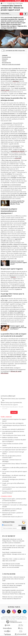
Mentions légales (5, 618)
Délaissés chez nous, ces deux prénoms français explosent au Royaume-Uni (12, 597)
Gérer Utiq (24, 617)
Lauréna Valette (5, 13)
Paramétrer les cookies (16, 617)
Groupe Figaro (12, 618)
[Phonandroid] (20, 634)
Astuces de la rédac (7, 525)
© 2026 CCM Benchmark (21, 618)
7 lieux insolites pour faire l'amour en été (13, 435)
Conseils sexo (11, 3)
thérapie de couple (16, 371)
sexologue (16, 81)
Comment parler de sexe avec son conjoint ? (14, 447)
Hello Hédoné (4, 373)
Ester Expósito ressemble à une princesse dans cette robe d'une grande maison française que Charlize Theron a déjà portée (13, 592)
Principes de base (6, 57)
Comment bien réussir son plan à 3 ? (12, 516)
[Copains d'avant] (7, 631)
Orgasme (4, 60)
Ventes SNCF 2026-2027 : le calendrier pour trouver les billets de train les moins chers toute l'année (13, 547)
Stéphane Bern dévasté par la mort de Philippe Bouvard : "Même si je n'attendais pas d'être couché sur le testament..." (13, 541)
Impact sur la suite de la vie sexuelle (11, 64)
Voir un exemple (22, 525)
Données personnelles (6, 617)
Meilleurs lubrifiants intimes (10, 437)
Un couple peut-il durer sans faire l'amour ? (14, 449)
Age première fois (6, 62)
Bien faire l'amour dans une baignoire (12, 423)
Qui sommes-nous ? (7, 616)
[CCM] (7, 625)
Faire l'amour (19, 3)
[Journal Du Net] (20, 625)
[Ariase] (7, 634)
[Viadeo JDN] (20, 631)
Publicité (17, 616)
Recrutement (22, 616)
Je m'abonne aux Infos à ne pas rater (15, 50)
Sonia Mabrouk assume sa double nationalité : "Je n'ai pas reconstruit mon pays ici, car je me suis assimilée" (12, 565)
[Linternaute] (7, 628)
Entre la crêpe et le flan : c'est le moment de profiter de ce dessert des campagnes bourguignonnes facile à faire (13, 585)
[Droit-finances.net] (20, 628)
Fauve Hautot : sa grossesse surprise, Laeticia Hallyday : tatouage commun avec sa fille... (14, 554)
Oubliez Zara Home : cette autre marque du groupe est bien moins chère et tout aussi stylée (13, 578)
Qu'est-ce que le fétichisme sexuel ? (12, 503)
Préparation (5, 59)
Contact (13, 616)
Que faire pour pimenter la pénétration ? (13, 429)
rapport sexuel (5, 90)
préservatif (18, 158)
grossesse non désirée (17, 151)
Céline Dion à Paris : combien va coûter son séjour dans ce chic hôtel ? (13, 559)
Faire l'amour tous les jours (10, 407)
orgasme (13, 277)
